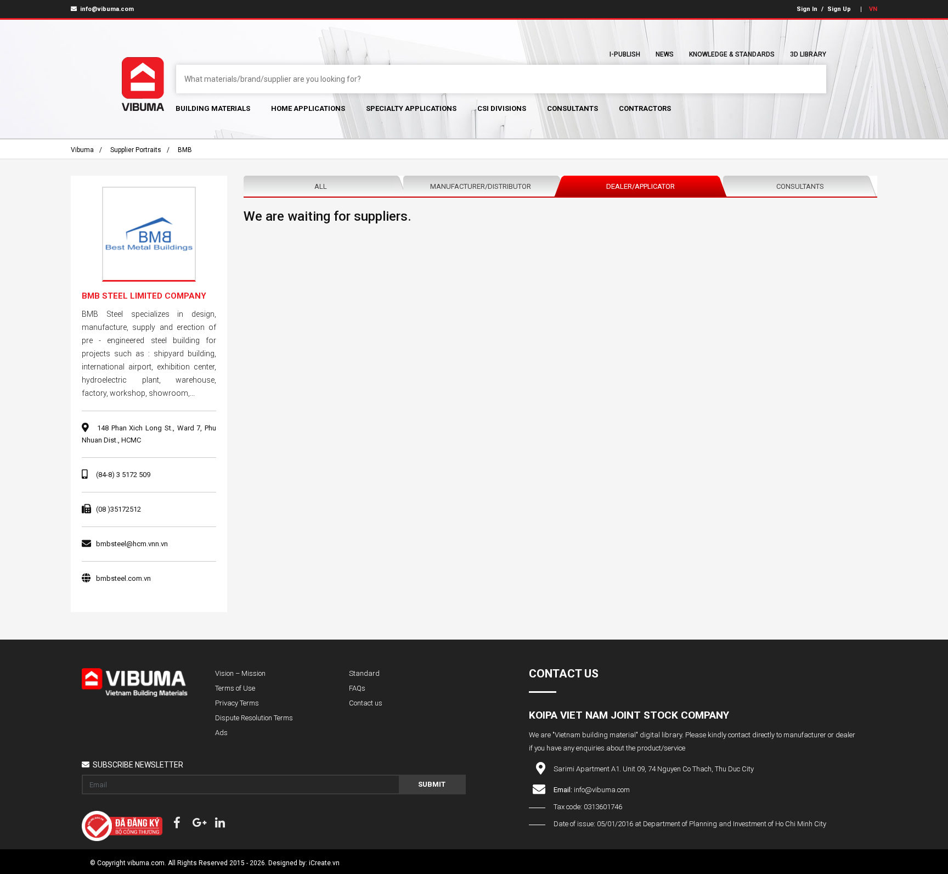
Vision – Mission (240, 673)
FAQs (357, 688)
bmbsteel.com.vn (123, 578)
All (320, 186)
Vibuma (82, 150)
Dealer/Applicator (640, 186)
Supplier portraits (135, 150)
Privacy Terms (237, 703)
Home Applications (308, 108)
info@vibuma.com (106, 9)
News (665, 54)
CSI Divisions (501, 108)
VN (873, 9)
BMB (185, 150)
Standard (364, 673)
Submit (431, 784)
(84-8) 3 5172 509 (123, 474)
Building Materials (213, 108)
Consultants (572, 108)
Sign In (807, 9)
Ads (221, 733)
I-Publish (625, 54)
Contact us (365, 703)
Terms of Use (235, 688)
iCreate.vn (324, 863)
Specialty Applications (411, 108)
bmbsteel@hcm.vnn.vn (132, 544)
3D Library (808, 54)
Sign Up (839, 9)
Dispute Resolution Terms (254, 718)
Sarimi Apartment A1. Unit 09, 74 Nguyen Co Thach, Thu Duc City (654, 769)
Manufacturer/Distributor (480, 186)
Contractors (645, 108)
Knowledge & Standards (732, 54)
